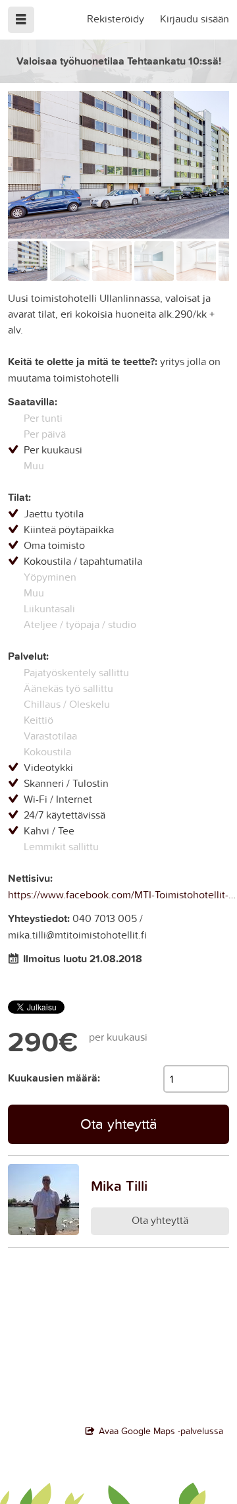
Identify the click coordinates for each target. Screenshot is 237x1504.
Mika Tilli (119, 1185)
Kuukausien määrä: (54, 1077)
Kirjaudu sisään (194, 18)
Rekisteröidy (115, 18)
